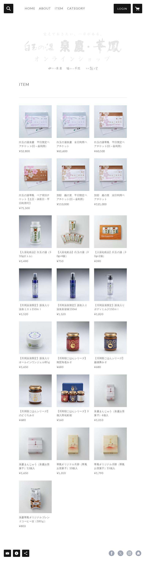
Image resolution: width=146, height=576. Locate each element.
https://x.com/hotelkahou (120, 553)
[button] (122, 8)
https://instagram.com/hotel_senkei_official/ (129, 553)
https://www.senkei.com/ (138, 553)
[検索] (8, 8)
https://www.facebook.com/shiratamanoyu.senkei (111, 553)
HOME (30, 8)
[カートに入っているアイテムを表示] (137, 8)
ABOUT (45, 8)
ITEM (59, 8)
